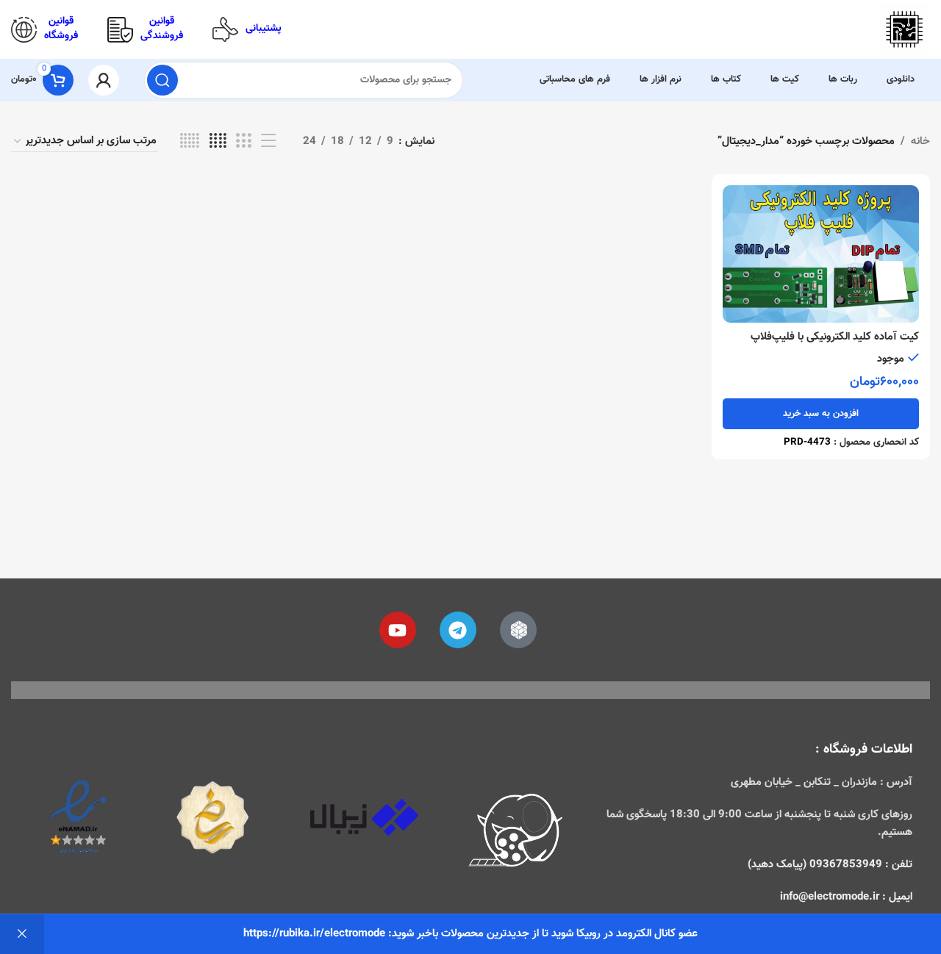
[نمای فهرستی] (268, 141)
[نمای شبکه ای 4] (218, 141)
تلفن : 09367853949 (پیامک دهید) (830, 864)
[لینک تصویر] (516, 832)
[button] (821, 413)
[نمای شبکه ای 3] (243, 141)
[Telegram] (458, 630)
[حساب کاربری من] (103, 80)
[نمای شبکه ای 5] (189, 141)
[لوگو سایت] (904, 29)
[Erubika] (518, 630)
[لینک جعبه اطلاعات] (247, 30)
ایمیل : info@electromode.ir (846, 897)
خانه (920, 141)
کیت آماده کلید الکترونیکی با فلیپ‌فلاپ (835, 337)
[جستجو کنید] (162, 80)
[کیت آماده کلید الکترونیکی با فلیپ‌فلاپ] (821, 254)
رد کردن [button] (22, 934)
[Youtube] (397, 630)
